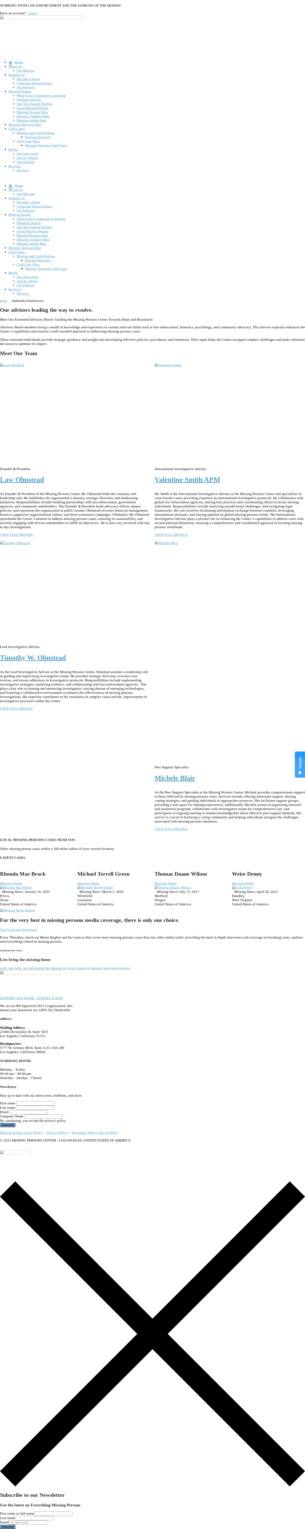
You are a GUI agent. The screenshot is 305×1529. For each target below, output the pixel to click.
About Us (15, 66)
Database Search (29, 100)
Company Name (11, 1116)
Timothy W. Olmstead (33, 657)
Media (13, 150)
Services (14, 166)
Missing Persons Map (32, 112)
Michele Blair (175, 778)
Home (3, 300)
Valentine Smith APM (187, 479)
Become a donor (28, 79)
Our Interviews (28, 154)
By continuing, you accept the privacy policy (33, 1121)
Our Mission (26, 71)
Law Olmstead (22, 479)
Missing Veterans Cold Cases (46, 145)
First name (7, 1103)
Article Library (28, 158)
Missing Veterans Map (24, 125)
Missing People (19, 91)
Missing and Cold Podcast (36, 133)
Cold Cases (16, 129)
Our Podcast (25, 162)
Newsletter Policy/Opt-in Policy (95, 1133)
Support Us (16, 75)
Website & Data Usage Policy (21, 1133)
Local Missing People (32, 108)
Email (4, 1112)
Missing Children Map (33, 116)
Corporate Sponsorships (34, 83)
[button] (152, 178)
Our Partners (26, 87)
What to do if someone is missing (41, 96)
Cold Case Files (28, 141)
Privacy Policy (57, 1133)
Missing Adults (11, 883)
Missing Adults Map (31, 120)
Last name (7, 1108)
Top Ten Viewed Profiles (34, 104)
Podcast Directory (38, 137)
